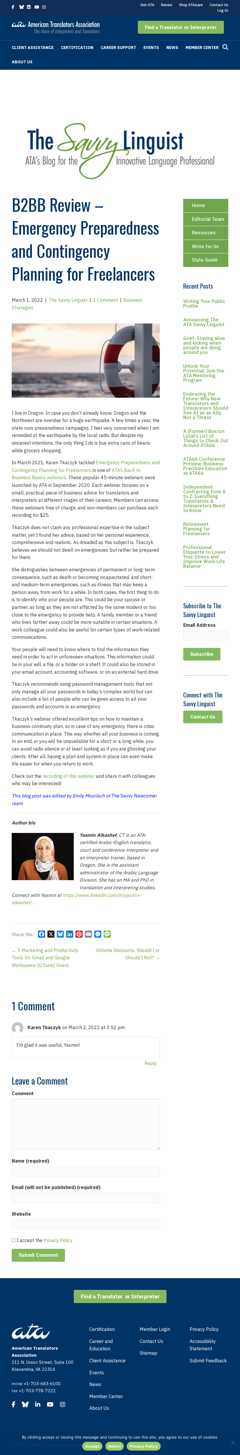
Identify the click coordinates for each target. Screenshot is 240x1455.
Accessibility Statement (203, 1345)
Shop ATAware (191, 5)
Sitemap (148, 1353)
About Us (22, 62)
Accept (92, 1446)
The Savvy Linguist (68, 300)
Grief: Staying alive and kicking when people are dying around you (204, 345)
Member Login (155, 1329)
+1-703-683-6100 (42, 1383)
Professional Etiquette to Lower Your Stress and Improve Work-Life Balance (204, 556)
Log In (222, 10)
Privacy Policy (58, 1240)
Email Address (199, 625)
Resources (204, 233)
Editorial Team (208, 219)
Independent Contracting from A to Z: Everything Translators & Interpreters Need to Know (204, 498)
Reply (151, 1063)
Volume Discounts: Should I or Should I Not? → (128, 954)
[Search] (225, 47)
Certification (77, 47)
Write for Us (205, 246)
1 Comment (105, 300)
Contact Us (219, 5)
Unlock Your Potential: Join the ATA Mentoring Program (203, 373)
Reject (114, 1446)
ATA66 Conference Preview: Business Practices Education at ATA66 (205, 466)
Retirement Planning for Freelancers (196, 528)
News (172, 47)
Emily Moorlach (89, 796)
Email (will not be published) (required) (56, 1187)
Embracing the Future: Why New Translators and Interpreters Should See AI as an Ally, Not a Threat (205, 405)
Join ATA (147, 5)
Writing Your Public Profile (204, 303)
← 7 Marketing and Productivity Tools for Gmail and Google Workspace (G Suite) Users (45, 957)
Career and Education (101, 1345)
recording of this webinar (69, 776)
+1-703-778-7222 (37, 1390)
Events (151, 47)
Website (21, 1214)
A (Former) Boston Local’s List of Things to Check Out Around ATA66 (205, 438)
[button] (181, 27)
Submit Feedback (208, 1360)
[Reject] (233, 1442)
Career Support (118, 47)
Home (198, 205)
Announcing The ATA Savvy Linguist (203, 322)
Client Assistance (33, 47)
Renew (166, 5)
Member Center (202, 47)
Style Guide (205, 260)
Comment (23, 1093)
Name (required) (30, 1161)
